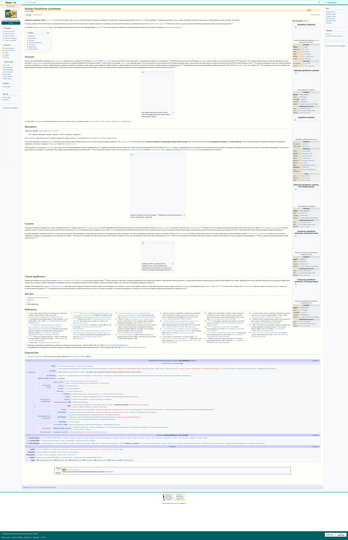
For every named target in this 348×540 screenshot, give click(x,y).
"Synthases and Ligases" (126, 334)
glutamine (82, 407)
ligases (50, 142)
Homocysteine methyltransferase (106, 417)
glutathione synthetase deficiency (54, 286)
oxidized (77, 230)
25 (46, 288)
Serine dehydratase (91, 381)
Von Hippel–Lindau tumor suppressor (79, 443)
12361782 (213, 325)
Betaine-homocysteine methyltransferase (129, 417)
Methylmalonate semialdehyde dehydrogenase (200, 409)
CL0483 (302, 99)
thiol (215, 228)
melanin (81, 429)
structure (98, 27)
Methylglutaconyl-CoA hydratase (266, 368)
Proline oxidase (76, 396)
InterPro (295, 101)
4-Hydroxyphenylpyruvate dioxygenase (117, 427)
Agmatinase (107, 399)
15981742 (35, 323)
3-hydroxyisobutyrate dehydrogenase (175, 409)
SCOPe (307, 104)
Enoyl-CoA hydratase (148, 368)
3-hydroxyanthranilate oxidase (121, 375)
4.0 (30, 336)
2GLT (119, 121)
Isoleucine (141, 438)
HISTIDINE (66, 394)
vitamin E (209, 286)
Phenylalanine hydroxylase (81, 427)
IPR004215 (303, 264)
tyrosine (52, 378)
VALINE (63, 409)
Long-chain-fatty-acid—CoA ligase (85, 440)
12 (100, 147)
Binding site (47, 449)
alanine (60, 386)
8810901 (138, 333)
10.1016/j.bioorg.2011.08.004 (91, 327)
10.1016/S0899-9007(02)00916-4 (232, 323)
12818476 (225, 336)
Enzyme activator (73, 452)
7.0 (74, 318)
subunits (94, 61)
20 (171, 235)
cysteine (60, 388)
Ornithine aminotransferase (80, 399)
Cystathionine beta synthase (90, 419)
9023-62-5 (305, 146)
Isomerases (100, 460)
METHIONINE (62, 417)
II (247, 443)
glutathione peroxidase (134, 149)
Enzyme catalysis (118, 449)
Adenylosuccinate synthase (158, 443)
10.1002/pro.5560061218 (136, 317)
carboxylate (169, 147)
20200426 (191, 327)
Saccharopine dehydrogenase (66, 366)
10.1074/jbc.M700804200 (171, 319)
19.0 (209, 320)
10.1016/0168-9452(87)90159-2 (134, 347)
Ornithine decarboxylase (96, 399)
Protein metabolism (164, 360)
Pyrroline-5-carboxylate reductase (92, 396)
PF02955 (303, 310)
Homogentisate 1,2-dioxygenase (139, 427)
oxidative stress (194, 228)
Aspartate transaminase (100, 432)
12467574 (58, 317)
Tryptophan (193, 438)
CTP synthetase (145, 443)
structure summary (303, 112)
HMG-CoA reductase (172, 368)
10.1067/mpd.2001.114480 (261, 317)
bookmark (316, 10)
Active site (40, 449)
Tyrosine (199, 438)
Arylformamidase (98, 375)
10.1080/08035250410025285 (56, 321)
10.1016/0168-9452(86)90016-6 (117, 345)
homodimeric (43, 27)
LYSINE (53, 366)
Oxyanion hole (64, 449)
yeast (317, 40)
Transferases (61, 460)
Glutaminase (103, 407)
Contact (43, 537)
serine (61, 382)
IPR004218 (304, 314)
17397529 (261, 336)
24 (222, 286)
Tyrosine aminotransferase (97, 427)
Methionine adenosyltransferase (94, 415)
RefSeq (295, 56)
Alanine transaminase (72, 386)
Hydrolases (75, 460)
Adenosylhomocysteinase (112, 415)
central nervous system (156, 24)
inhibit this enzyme (70, 144)
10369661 (107, 317)
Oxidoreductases (45, 460)
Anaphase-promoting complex (109, 443)
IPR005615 (303, 215)
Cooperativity (53, 452)
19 (73, 235)
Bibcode (42, 334)
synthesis (175, 360)
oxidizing (264, 228)
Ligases (112, 460)
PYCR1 (136, 396)
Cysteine (85, 438)
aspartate (64, 432)
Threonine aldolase (74, 422)
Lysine (153, 438)
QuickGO (311, 169)
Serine (180, 438)
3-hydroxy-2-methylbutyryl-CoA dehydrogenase (143, 412)
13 (92, 149)
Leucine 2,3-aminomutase (228, 368)
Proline (175, 438)
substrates (32, 138)
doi (29, 317)
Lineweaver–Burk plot (79, 457)
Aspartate (79, 438)
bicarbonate (185, 286)
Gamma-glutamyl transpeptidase (139, 404)
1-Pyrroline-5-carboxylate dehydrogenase (115, 396)
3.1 (32, 324)
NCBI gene (296, 49)
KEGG (295, 158)
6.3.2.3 (307, 63)
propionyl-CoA (44, 416)
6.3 (27, 443)
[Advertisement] (11, 137)
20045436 (79, 338)
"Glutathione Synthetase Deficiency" (48, 342)
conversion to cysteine (75, 419)
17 (283, 229)
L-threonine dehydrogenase (74, 391)
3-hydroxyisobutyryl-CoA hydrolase (153, 409)
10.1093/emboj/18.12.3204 (91, 317)
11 (259, 64)
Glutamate (116, 438)
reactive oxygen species (158, 149)
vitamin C (218, 286)
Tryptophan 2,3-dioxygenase (83, 375)
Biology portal (10, 6)
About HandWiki (17, 537)
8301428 (269, 331)
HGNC (295, 51)
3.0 (30, 324)
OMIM (295, 54)
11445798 (277, 317)
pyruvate (48, 385)
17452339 (187, 319)
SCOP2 (295, 104)
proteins (307, 180)
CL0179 (303, 312)
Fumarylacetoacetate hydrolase (159, 427)
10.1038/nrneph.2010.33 (260, 323)
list (51, 460)
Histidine (134, 438)
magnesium (240, 65)
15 (201, 227)
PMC (294, 176)
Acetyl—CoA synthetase (68, 440)
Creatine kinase (104, 383)
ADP (97, 138)
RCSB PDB (302, 110)
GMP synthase (206, 443)
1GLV (90, 121)
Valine (205, 438)
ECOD (307, 108)
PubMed (295, 178)
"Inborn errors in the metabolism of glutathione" (265, 333)
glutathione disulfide (182, 233)
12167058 (232, 319)
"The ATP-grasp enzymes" (81, 325)
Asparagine (72, 438)
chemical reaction (53, 131)
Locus (295, 66)
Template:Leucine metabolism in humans (73, 372)
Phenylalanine (167, 438)
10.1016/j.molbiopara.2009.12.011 (91, 336)
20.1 (211, 326)
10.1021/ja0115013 (217, 319)
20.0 (209, 326)
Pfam (294, 97)
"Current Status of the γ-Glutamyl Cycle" (140, 319)
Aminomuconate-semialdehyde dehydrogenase (177, 375)
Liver (28, 302)
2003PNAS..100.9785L (51, 334)
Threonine (186, 438)
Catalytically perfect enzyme (91, 449)
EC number (296, 63)
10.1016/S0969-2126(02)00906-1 (40, 317)
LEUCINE (52, 371)
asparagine (56, 432)
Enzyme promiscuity (75, 449)
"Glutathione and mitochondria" (222, 327)
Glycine (129, 438)
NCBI (294, 180)
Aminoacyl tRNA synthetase (49, 438)
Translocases (126, 460)
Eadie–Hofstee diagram (54, 457)
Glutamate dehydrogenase (80, 402)
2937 (306, 49)
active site (124, 63)
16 (238, 229)
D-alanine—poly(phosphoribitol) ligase (100, 438)
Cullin (66, 443)
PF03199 (302, 97)
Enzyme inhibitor (62, 452)
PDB (294, 110)
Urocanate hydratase (94, 394)
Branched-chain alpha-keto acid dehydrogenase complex (124, 368)
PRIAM (295, 163)
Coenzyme (103, 449)
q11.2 (311, 66)
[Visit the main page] (10, 14)
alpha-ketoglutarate (61, 402)
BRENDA (295, 153)
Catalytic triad (55, 449)
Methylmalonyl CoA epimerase (94, 424)
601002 (307, 54)
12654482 (225, 342)
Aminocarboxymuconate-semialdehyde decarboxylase (146, 375)
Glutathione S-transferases (190, 149)
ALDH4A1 (130, 396)
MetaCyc (295, 160)
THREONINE (62, 422)
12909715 (35, 334)
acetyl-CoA (32, 372)
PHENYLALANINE (43, 378)
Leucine (147, 438)
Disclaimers (27, 537)
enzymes (193, 360)
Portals (11, 23)
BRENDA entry (306, 153)
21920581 (79, 329)
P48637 (307, 59)
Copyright (36, 537)
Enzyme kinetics (41, 457)
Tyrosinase (88, 429)
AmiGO (304, 169)
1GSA (96, 121)
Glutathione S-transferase (257, 233)
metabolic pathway (307, 160)
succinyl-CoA (46, 418)
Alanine (60, 438)
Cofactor (109, 449)
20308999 (276, 323)
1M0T (108, 121)
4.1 (32, 336)
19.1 (211, 320)
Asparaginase (74, 432)
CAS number (297, 146)
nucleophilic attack (170, 27)
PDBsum (295, 112)
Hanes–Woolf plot (67, 457)
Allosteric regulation (42, 452)
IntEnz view (305, 151)
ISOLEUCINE (62, 412)
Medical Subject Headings (77, 356)
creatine (73, 383)
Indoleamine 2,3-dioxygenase (66, 375)
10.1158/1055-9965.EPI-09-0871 (173, 327)
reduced (112, 230)
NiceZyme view (306, 156)
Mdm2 (98, 443)
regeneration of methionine (76, 417)
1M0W (113, 121)
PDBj (312, 110)
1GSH (102, 121)
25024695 (213, 331)
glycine (141, 20)
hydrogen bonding (38, 63)
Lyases (87, 460)
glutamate (46, 399)
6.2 (78, 312)
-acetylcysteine (247, 286)
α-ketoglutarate (46, 401)
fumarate (48, 428)
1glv (301, 266)
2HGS (128, 121)
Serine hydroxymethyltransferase (75, 381)
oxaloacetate (47, 432)
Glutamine (123, 438)
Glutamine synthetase (92, 407)
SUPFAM (314, 104)
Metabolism (153, 360)
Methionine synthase (91, 417)
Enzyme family (61, 454)
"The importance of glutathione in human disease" (222, 333)
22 (37, 237)
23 (105, 280)
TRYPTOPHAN (50, 375)
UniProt (295, 59)
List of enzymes (71, 454)
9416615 (151, 317)
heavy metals (165, 228)
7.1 (76, 318)
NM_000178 (308, 56)
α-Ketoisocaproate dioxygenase (211, 368)
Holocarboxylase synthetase (192, 443)
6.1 (76, 312)
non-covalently (107, 61)
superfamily (203, 61)
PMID (53, 317)
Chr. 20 (307, 66)
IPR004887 (303, 101)
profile (304, 163)
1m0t (301, 218)
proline (67, 396)
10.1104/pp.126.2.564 (186, 333)
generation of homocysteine (77, 415)
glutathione (76, 20)
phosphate (103, 138)
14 (157, 214)
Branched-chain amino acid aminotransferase (94, 368)
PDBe (308, 110)
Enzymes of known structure (47, 487)
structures (301, 108)
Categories (26, 487)
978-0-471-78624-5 (81, 323)
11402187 (168, 334)
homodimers (58, 61)
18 (248, 233)
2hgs (301, 104)
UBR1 (121, 443)
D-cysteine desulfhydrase (73, 388)
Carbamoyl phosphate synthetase (235, 443)
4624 (306, 51)
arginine (66, 399)
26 (187, 288)
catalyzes (42, 131)
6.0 (74, 312)
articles (307, 176)
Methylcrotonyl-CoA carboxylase (247, 368)
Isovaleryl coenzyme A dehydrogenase (190, 368)
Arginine (65, 438)
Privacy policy (5, 537)
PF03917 (302, 213)
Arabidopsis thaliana (92, 228)
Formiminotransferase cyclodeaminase (112, 394)
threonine (60, 391)
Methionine (159, 438)
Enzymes (160, 435)
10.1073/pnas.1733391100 (50, 333)
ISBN (74, 323)
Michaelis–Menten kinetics (94, 457)
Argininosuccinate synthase (175, 443)
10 (182, 64)
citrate (49, 387)
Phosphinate (52, 144)
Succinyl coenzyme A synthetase (50, 440)
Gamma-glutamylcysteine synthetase (102, 404)
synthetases (50, 147)
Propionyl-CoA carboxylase (76, 424)
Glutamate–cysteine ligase (257, 443)
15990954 (41, 340)
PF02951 (303, 261)
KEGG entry (305, 158)
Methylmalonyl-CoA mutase (112, 424)
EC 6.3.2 (33, 487)
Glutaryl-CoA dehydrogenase (85, 366)
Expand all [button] (6, 99)
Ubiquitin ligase (59, 443)
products (90, 138)
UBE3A (93, 443)
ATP (49, 138)
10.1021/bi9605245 (125, 333)
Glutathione (31, 300)
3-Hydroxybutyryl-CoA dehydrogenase (69, 368)
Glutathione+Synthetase (35, 356)
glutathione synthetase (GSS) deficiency (69, 280)
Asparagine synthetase (85, 432)
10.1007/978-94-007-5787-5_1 (190, 340)
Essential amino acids (168, 363)
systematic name (126, 142)
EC (47, 20)
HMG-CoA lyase (160, 368)
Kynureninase (108, 375)
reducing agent (274, 228)
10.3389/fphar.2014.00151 (235, 329)
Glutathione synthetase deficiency (38, 297)
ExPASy (295, 156)
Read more (109, 471)
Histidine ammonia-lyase (79, 394)
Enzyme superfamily (50, 454)
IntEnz (295, 151)
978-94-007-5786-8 (171, 342)
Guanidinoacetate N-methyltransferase (88, 383)
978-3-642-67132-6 (146, 323)
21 (35, 237)
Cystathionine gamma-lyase (108, 419)
